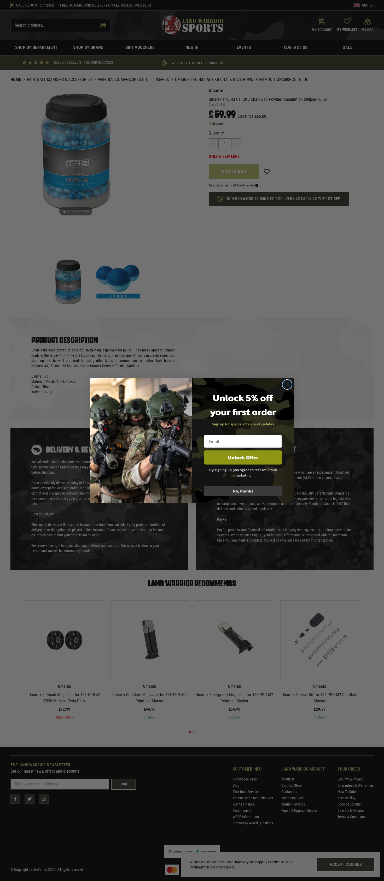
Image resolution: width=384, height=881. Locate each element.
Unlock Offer (243, 457)
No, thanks (243, 491)
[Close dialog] (287, 384)
